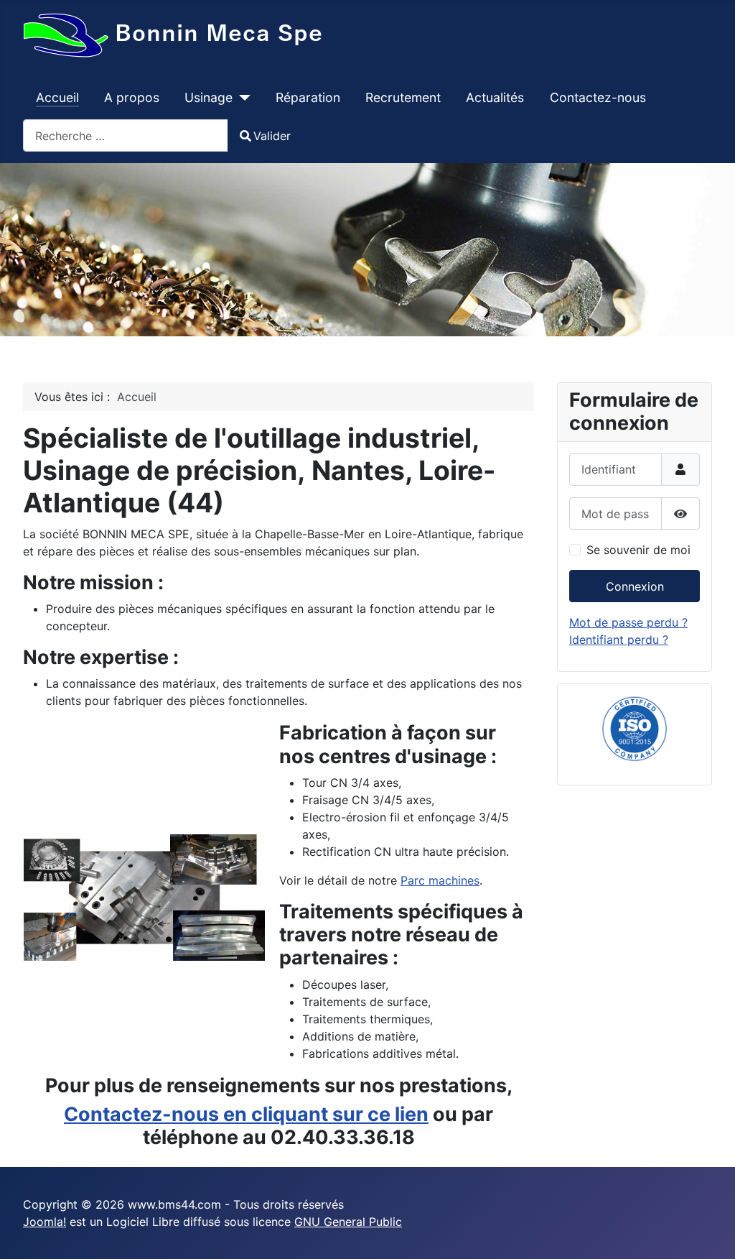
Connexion (635, 586)
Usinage (208, 97)
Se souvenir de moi (638, 550)
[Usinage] (242, 97)
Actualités (495, 97)
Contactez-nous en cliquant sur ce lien (246, 1114)
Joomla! (44, 1221)
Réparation (308, 97)
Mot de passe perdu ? (628, 622)
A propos (131, 97)
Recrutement (403, 97)
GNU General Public (348, 1221)
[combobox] (125, 135)
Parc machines (440, 880)
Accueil (57, 97)
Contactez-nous (598, 97)
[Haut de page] (710, 1232)
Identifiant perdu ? (618, 639)
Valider (272, 136)
